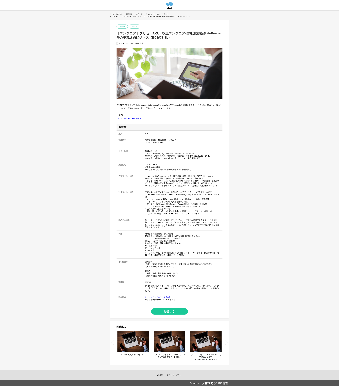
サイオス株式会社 (116, 14)
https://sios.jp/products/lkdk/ (130, 118)
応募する (169, 311)
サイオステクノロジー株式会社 (157, 14)
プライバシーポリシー (175, 375)
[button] (226, 343)
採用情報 (129, 14)
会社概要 (159, 375)
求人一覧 (139, 14)
